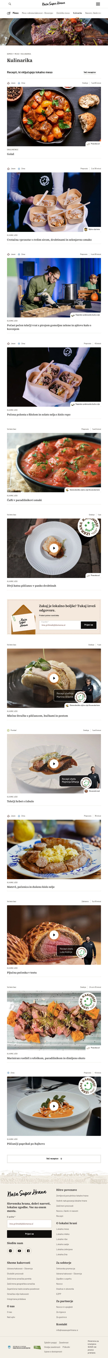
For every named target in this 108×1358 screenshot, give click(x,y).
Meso (17, 54)
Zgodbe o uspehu (64, 1279)
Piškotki (66, 1347)
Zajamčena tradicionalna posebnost (23, 1289)
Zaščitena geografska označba (21, 1284)
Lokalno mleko (62, 1234)
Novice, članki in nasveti (67, 1211)
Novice (59, 1284)
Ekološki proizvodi (15, 1274)
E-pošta (45, 622)
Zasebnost (63, 1343)
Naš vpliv (11, 1317)
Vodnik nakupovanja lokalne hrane (71, 1201)
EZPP (58, 1294)
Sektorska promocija (65, 1269)
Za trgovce (61, 1312)
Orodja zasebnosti (52, 1347)
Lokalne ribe (62, 1239)
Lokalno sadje (62, 1244)
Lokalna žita (61, 1255)
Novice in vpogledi (64, 1307)
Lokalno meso (62, 1229)
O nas (9, 1312)
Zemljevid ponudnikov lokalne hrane (72, 1196)
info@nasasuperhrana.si (67, 1330)
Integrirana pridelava (16, 1299)
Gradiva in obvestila (65, 1289)
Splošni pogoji (50, 1343)
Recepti (59, 1216)
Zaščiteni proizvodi (64, 1206)
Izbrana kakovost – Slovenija (20, 1269)
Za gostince (61, 1317)
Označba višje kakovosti (18, 1294)
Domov (10, 54)
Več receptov (90, 72)
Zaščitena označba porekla (19, 1279)
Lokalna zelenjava (64, 1249)
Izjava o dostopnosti (53, 1352)
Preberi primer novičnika (49, 616)
